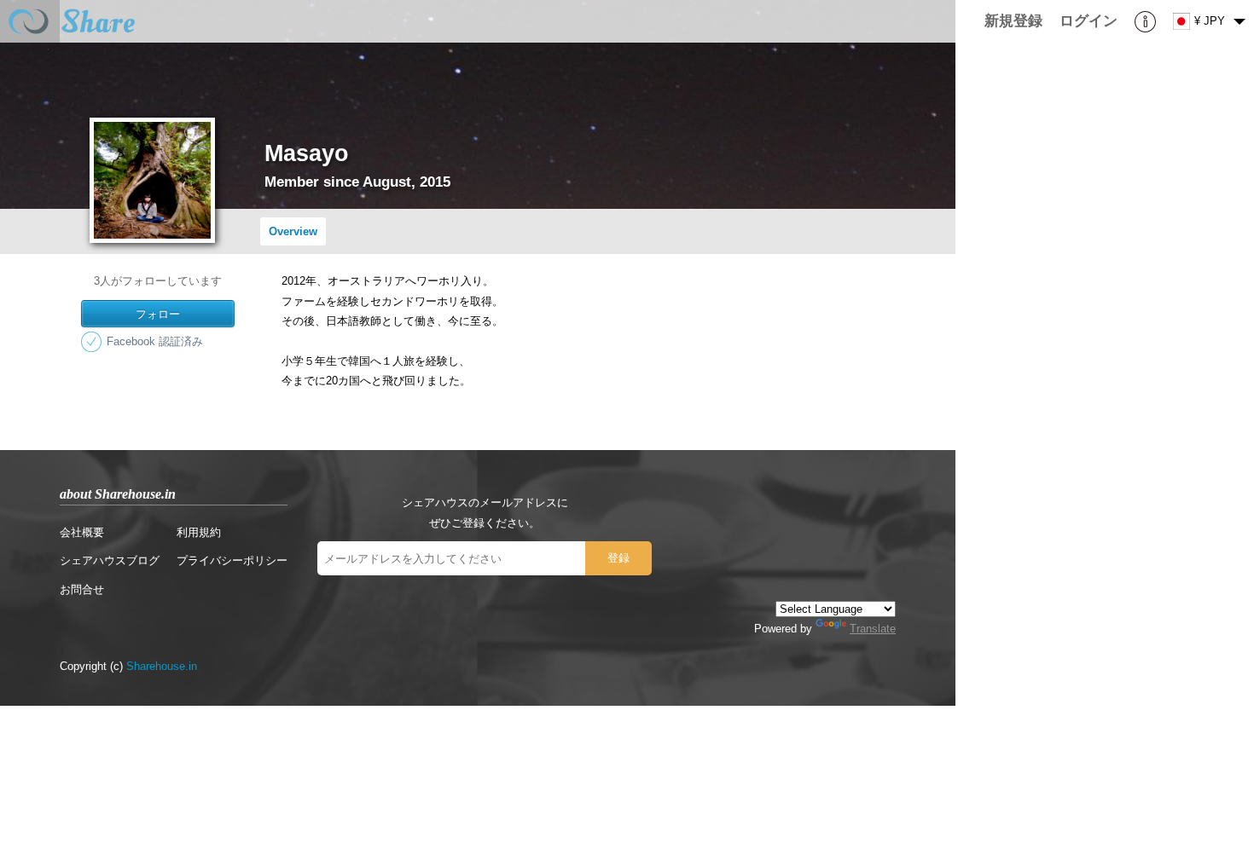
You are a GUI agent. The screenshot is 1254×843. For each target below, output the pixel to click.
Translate (873, 628)
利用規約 (199, 532)
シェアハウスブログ (110, 560)
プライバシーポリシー (232, 560)
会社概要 (82, 532)
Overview (293, 231)
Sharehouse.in (161, 666)
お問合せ (82, 589)
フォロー (158, 313)
